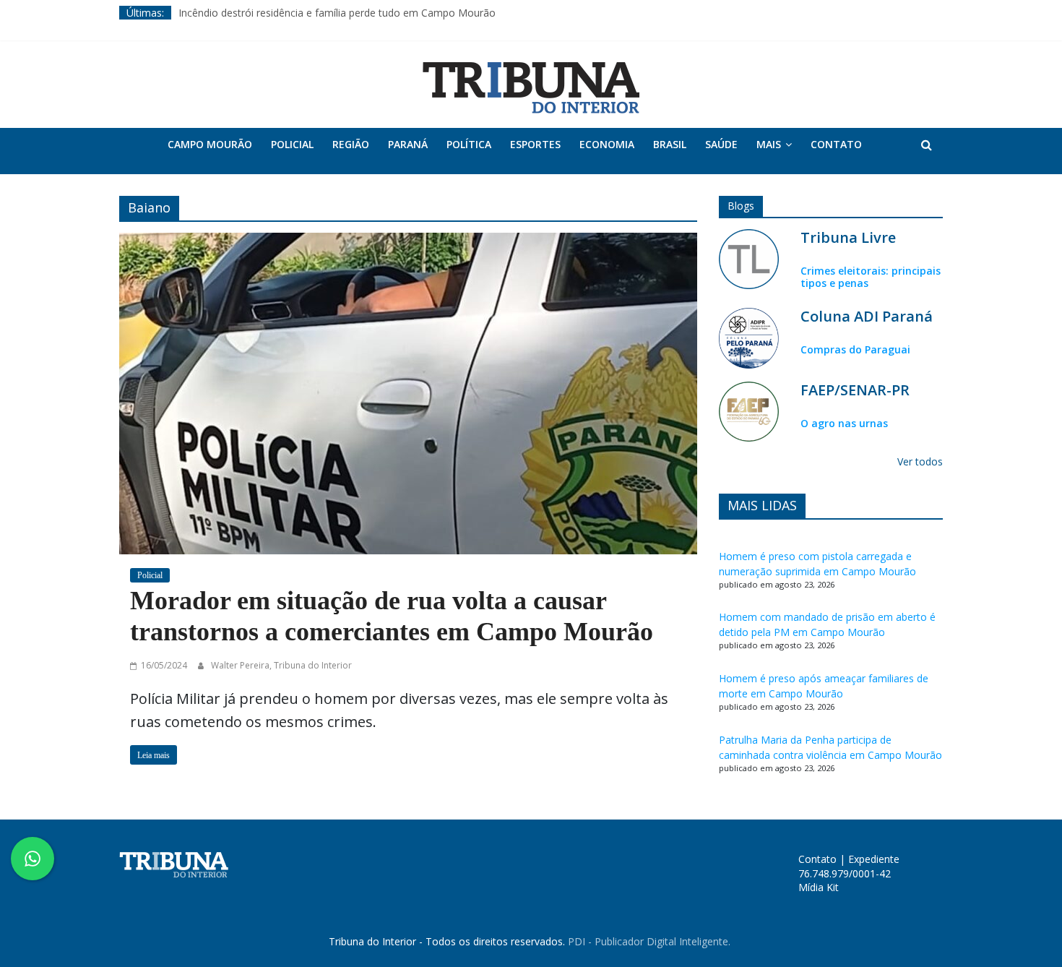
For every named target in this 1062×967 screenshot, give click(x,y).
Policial (292, 144)
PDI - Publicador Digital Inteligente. (649, 941)
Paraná (408, 144)
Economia (606, 144)
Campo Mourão (210, 144)
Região (350, 144)
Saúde (721, 144)
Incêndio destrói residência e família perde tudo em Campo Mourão (337, 13)
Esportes (535, 144)
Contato (836, 144)
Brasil (669, 144)
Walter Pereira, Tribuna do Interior (281, 665)
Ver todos (920, 461)
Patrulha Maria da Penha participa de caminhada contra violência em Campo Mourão (830, 747)
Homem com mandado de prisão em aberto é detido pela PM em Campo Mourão (827, 624)
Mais (768, 144)
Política (468, 144)
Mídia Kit (818, 887)
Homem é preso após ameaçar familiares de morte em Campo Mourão (823, 685)
